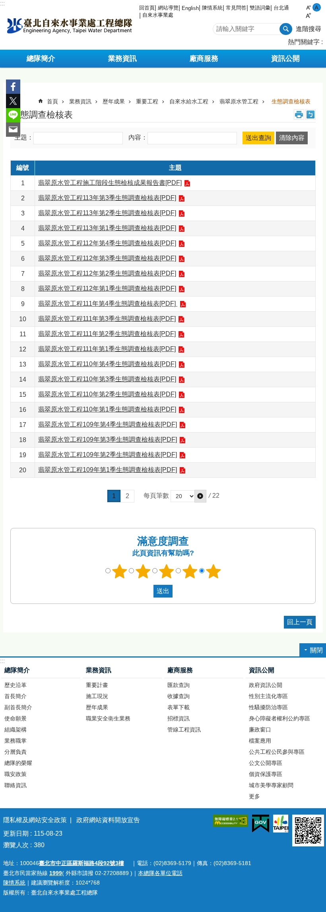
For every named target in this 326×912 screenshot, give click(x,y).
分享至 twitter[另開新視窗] (13, 101)
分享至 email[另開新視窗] (13, 129)
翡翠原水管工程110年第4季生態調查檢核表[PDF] (107, 364)
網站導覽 (168, 8)
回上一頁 (299, 622)
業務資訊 (80, 101)
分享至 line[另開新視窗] (13, 115)
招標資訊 (178, 718)
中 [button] (316, 7)
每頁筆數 (156, 496)
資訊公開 (261, 670)
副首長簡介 (18, 707)
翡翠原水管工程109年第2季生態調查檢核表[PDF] (107, 454)
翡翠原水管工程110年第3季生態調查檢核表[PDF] (107, 379)
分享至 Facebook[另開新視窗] (13, 87)
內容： (137, 137)
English (190, 8)
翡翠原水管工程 (238, 101)
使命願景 (15, 718)
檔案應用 (260, 740)
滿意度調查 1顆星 (119, 571)
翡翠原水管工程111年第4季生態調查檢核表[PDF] (107, 303)
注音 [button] (310, 114)
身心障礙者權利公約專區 (279, 718)
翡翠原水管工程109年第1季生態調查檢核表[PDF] (107, 469)
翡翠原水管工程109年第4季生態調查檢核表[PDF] (107, 424)
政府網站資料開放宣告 (108, 820)
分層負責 (15, 752)
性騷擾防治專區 (268, 707)
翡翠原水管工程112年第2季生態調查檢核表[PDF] (107, 273)
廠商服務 (180, 670)
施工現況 (97, 696)
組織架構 (15, 729)
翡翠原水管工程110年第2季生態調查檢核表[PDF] (107, 394)
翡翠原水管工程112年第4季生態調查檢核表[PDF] (107, 243)
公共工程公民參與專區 (277, 752)
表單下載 (178, 707)
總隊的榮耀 (18, 763)
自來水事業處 (157, 15)
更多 (254, 796)
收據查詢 (178, 696)
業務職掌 (15, 740)
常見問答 (236, 8)
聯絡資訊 (15, 785)
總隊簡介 (17, 670)
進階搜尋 (308, 28)
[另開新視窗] (230, 821)
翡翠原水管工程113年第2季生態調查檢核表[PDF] (107, 213)
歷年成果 (114, 101)
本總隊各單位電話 (160, 873)
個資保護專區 (265, 774)
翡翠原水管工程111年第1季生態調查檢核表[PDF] (107, 348)
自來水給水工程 (188, 101)
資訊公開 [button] (285, 58)
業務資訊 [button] (122, 58)
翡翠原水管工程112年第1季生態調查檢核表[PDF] (107, 288)
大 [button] (308, 16)
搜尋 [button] (285, 29)
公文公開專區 (265, 763)
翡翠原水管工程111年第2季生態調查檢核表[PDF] (107, 333)
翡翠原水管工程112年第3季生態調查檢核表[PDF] (107, 258)
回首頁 (147, 8)
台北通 (281, 8)
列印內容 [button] (299, 114)
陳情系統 (212, 8)
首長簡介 (15, 696)
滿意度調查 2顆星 (143, 571)
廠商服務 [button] (204, 58)
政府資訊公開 (265, 685)
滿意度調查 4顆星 (190, 571)
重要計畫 (97, 685)
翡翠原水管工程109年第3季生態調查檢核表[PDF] (107, 439)
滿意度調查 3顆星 (166, 571)
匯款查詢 (178, 685)
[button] (200, 496)
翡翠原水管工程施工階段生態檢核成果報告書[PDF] (110, 182)
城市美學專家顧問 (271, 785)
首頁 (52, 101)
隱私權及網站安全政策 (35, 820)
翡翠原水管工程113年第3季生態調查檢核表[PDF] (107, 197)
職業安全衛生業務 (108, 718)
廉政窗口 (260, 729)
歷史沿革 (15, 685)
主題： (23, 137)
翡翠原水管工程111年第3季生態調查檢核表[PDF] (107, 318)
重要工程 (147, 101)
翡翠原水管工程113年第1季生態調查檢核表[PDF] (107, 228)
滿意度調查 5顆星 (213, 571)
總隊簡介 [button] (41, 58)
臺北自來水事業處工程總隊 (69, 25)
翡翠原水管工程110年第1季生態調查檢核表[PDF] (107, 409)
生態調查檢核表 (291, 101)
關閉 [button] (316, 650)
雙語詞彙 (260, 8)
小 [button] (308, 7)
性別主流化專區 (268, 696)
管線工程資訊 (184, 729)
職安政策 (15, 774)
